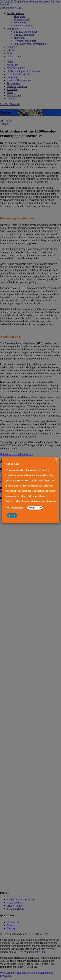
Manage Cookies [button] (35, 508)
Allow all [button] (12, 515)
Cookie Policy (17, 507)
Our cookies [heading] (12, 463)
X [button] (56, 460)
